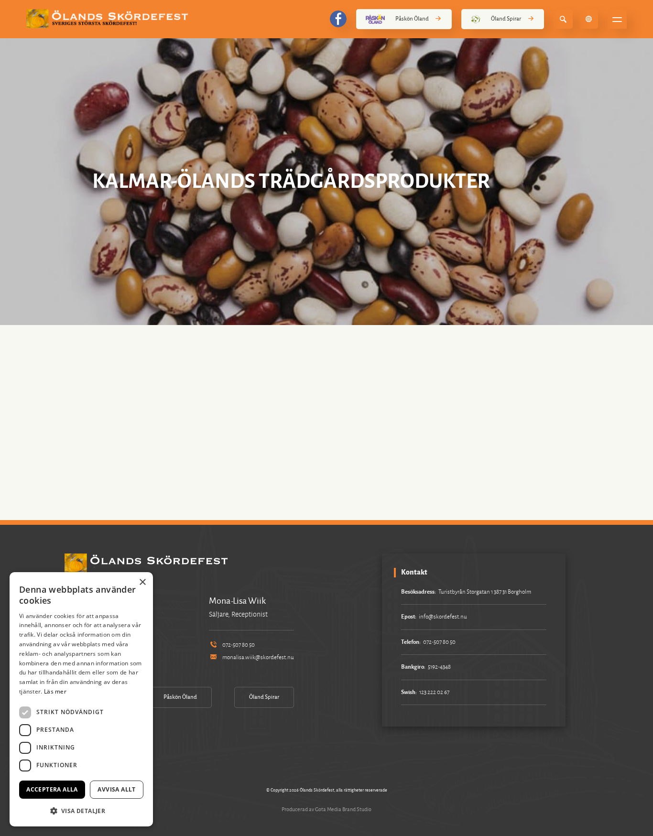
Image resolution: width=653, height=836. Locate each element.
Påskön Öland (412, 19)
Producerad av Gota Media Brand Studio (326, 809)
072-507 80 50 (238, 645)
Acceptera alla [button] (52, 789)
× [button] (142, 582)
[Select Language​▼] (588, 19)
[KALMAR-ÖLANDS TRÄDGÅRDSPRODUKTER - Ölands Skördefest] (109, 18)
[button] (81, 811)
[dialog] (81, 699)
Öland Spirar (506, 19)
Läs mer (55, 691)
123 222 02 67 (434, 692)
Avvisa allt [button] (116, 789)
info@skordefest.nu (443, 617)
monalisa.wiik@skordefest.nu (258, 657)
